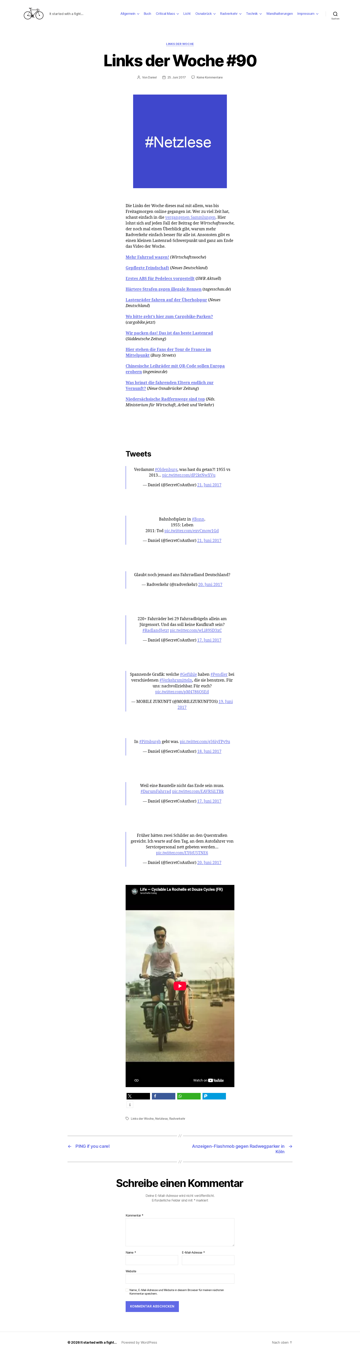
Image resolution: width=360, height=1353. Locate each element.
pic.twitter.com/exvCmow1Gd (191, 530)
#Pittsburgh (150, 741)
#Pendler (219, 674)
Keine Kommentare (210, 77)
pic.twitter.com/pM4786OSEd (182, 691)
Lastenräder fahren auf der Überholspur (166, 300)
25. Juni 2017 (176, 77)
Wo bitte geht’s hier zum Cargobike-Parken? (169, 316)
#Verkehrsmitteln (176, 680)
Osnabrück (203, 14)
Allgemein (127, 14)
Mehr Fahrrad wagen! (147, 257)
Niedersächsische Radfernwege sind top (165, 399)
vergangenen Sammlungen (190, 217)
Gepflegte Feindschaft (147, 268)
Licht (187, 14)
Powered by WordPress (139, 1342)
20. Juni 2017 (210, 584)
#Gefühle (188, 674)
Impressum (305, 14)
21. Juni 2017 (209, 485)
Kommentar (134, 1215)
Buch (147, 14)
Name (131, 1252)
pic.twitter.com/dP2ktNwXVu (188, 475)
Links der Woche (180, 44)
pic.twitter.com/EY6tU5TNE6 (182, 853)
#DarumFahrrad (156, 791)
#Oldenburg (166, 469)
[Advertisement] (180, 430)
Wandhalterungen (279, 14)
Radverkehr (229, 14)
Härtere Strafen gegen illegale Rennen (164, 289)
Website (131, 1271)
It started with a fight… (98, 1342)
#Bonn (198, 519)
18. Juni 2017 (209, 751)
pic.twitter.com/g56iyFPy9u (205, 741)
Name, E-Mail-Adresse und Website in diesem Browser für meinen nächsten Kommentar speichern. (176, 1291)
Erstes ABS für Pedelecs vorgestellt (160, 278)
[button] (138, 1096)
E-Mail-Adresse (193, 1252)
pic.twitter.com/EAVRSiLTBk (198, 791)
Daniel (152, 77)
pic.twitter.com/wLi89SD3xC (196, 630)
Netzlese (161, 1118)
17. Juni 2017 (209, 640)
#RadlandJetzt (155, 630)
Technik (252, 14)
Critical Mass (165, 14)
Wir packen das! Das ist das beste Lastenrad (169, 333)
